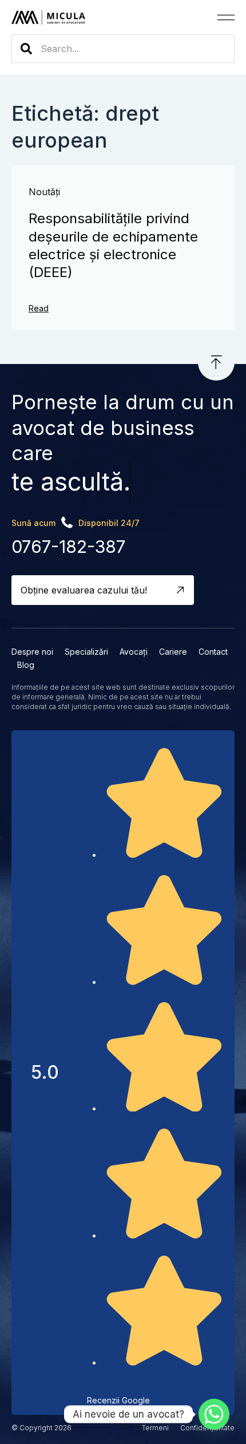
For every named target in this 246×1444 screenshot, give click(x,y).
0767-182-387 (68, 546)
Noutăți (44, 191)
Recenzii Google (118, 1400)
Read (39, 308)
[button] (226, 17)
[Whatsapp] (214, 1414)
